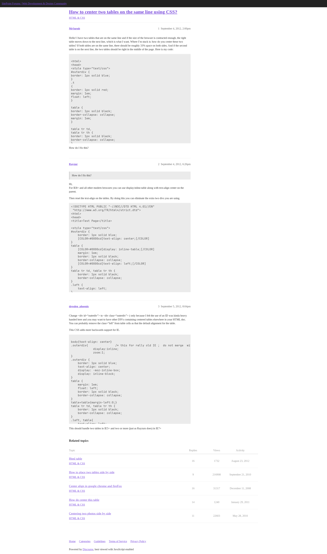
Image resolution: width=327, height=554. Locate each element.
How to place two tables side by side (91, 472)
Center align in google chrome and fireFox (95, 486)
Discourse (88, 549)
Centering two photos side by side (90, 513)
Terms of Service (118, 541)
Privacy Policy (138, 541)
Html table (75, 458)
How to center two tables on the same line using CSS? (123, 11)
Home (72, 541)
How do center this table (84, 500)
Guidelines (99, 541)
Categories (84, 541)
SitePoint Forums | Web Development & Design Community (34, 3)
